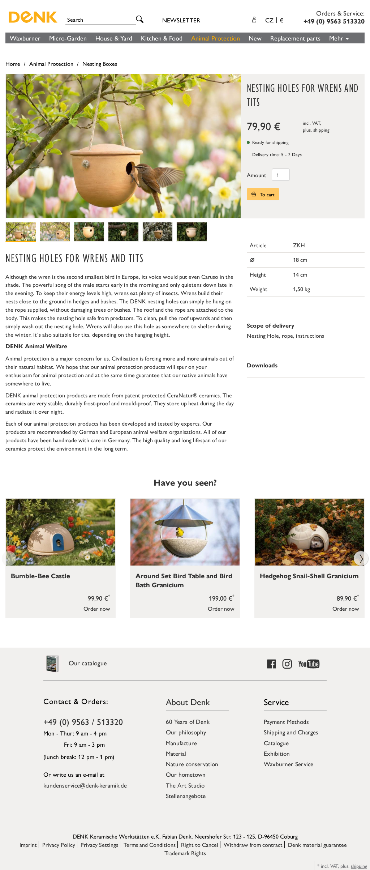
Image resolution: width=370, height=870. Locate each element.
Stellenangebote (186, 795)
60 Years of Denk (188, 721)
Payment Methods (286, 721)
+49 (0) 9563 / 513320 (83, 721)
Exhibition (277, 753)
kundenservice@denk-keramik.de (85, 785)
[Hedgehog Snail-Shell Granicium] (309, 532)
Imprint (28, 844)
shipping (321, 129)
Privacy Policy (58, 844)
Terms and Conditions (150, 844)
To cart (267, 194)
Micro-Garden (68, 37)
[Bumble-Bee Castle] (60, 532)
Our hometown (186, 774)
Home (12, 63)
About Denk (188, 701)
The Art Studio (185, 785)
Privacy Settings (99, 844)
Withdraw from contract (253, 844)
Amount (256, 175)
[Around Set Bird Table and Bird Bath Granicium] (185, 532)
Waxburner (25, 37)
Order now (96, 608)
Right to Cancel (199, 844)
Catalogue (276, 742)
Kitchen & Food (161, 37)
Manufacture (181, 742)
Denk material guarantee (317, 844)
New (255, 37)
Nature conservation (192, 763)
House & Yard (113, 37)
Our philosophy (186, 732)
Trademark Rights (185, 853)
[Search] (141, 19)
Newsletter (181, 20)
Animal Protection (215, 37)
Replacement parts (295, 37)
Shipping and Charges (291, 732)
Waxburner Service (288, 763)
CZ (274, 20)
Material (176, 753)
